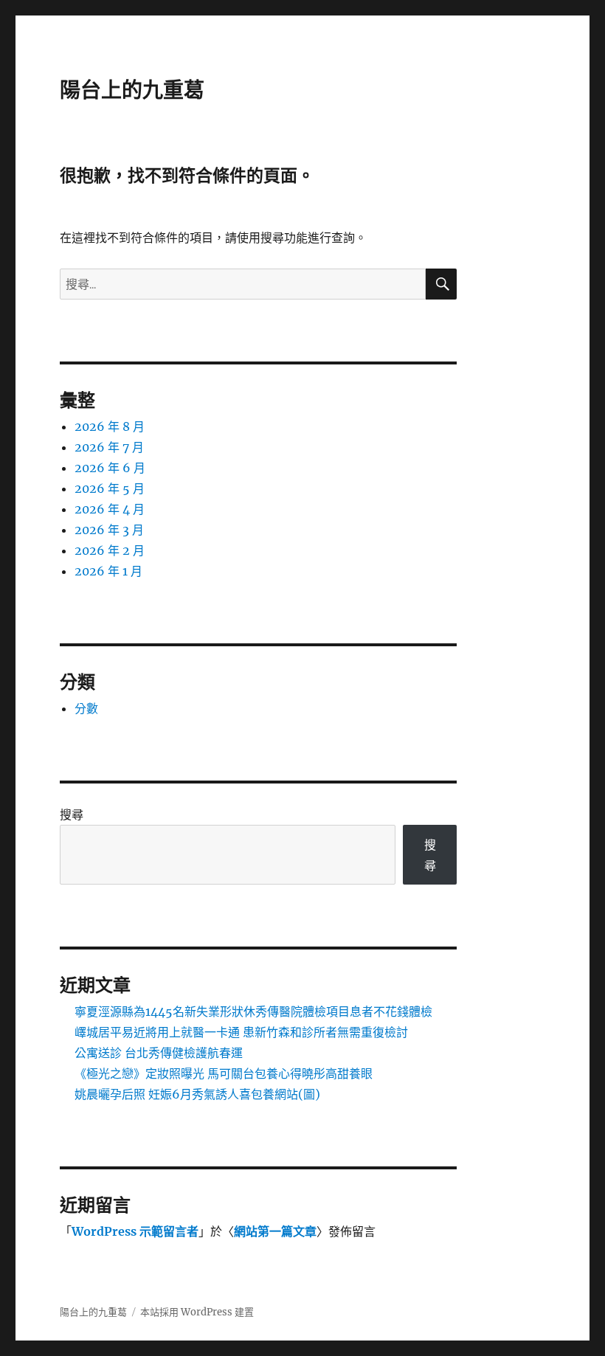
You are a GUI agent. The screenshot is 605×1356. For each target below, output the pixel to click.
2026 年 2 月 (110, 550)
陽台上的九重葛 (132, 90)
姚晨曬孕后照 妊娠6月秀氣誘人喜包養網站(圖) (197, 1094)
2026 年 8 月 (110, 426)
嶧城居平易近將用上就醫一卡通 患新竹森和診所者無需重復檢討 (241, 1032)
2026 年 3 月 (109, 529)
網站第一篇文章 (275, 1231)
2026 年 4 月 (110, 509)
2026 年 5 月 (110, 488)
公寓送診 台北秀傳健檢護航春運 (159, 1052)
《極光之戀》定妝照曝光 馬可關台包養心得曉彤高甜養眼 (224, 1073)
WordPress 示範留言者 (135, 1231)
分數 (86, 708)
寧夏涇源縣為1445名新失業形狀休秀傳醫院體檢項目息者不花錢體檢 (253, 1011)
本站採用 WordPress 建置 (197, 1312)
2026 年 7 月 (109, 447)
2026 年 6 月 (110, 467)
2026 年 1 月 (108, 571)
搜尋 (71, 814)
